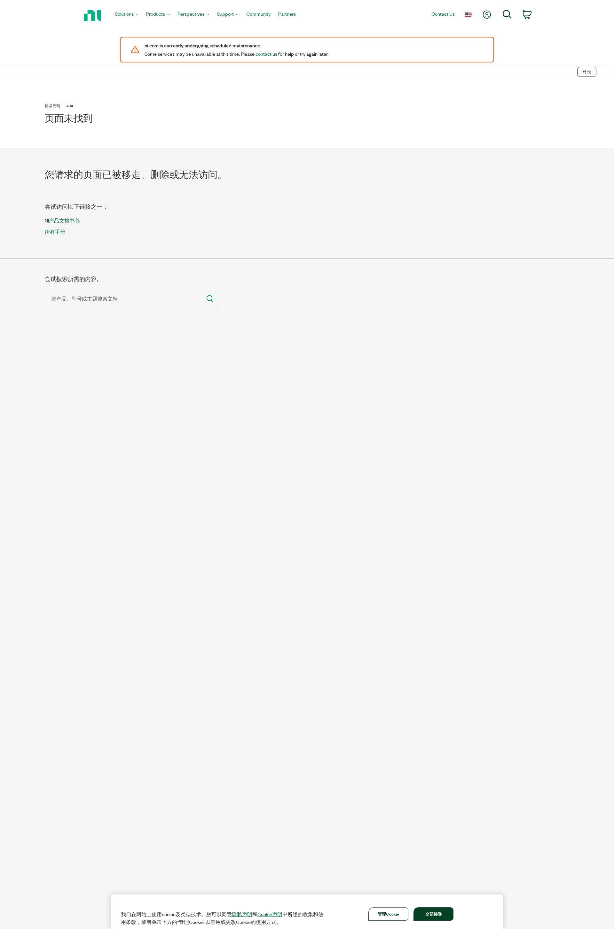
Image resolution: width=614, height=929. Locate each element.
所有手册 (55, 231)
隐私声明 (242, 914)
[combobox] (123, 298)
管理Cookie (388, 913)
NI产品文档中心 (62, 220)
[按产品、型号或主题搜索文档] (209, 298)
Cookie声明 (269, 914)
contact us (266, 54)
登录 (586, 72)
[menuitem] (126, 15)
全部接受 (433, 913)
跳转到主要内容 (21, 58)
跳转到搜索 (59, 58)
